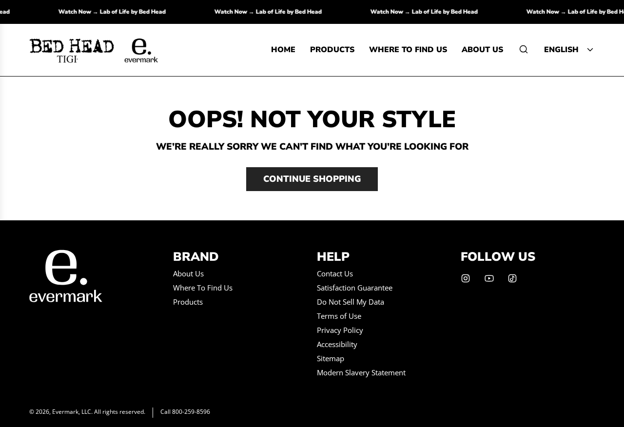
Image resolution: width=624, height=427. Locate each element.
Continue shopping (312, 179)
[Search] (523, 49)
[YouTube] (489, 278)
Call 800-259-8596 (185, 412)
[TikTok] (512, 278)
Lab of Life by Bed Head (136, 12)
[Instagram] (465, 278)
